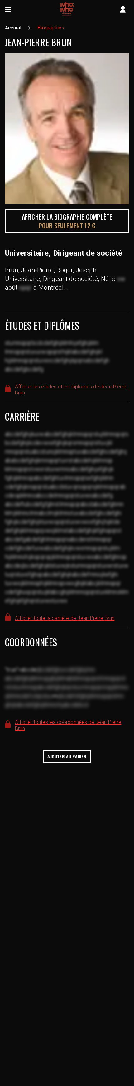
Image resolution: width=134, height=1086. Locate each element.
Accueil (13, 28)
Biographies (50, 28)
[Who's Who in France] (67, 9)
